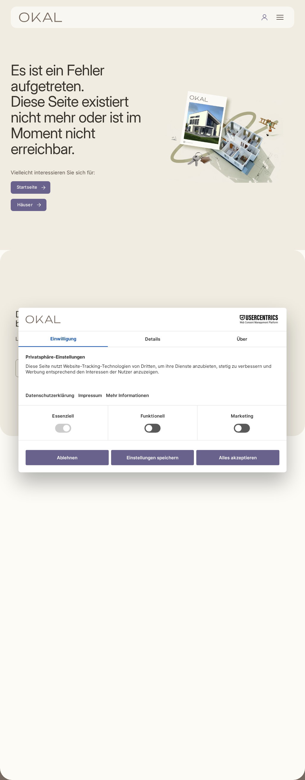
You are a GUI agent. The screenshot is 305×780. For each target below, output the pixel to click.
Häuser (25, 204)
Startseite (27, 187)
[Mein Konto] (264, 17)
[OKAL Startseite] (40, 17)
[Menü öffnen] (280, 17)
